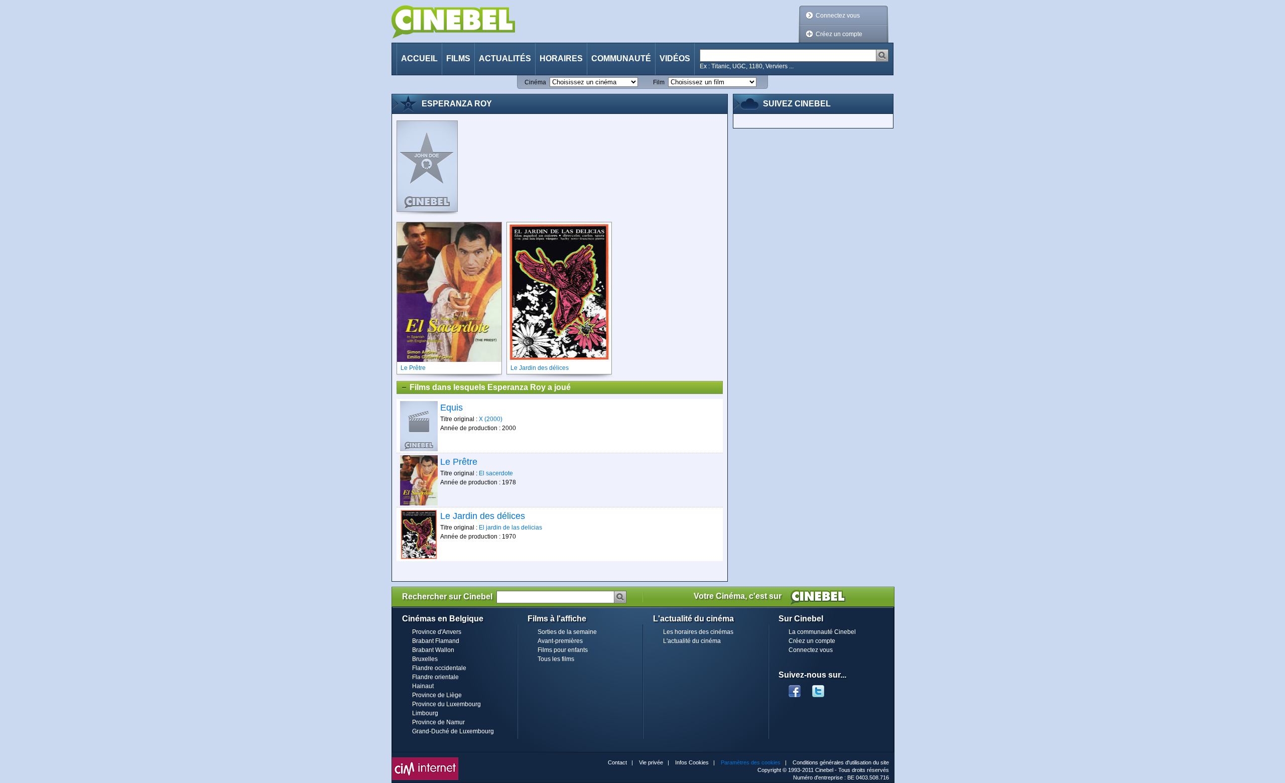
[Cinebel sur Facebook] (795, 688)
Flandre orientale (435, 677)
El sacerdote (496, 473)
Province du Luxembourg (446, 704)
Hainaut (423, 686)
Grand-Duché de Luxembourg (453, 731)
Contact (617, 762)
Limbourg (425, 713)
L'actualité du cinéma (692, 640)
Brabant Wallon (433, 650)
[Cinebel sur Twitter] (823, 688)
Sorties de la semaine (567, 631)
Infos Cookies (692, 762)
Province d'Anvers (436, 631)
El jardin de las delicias (510, 527)
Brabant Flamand (435, 640)
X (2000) (490, 419)
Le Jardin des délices (482, 516)
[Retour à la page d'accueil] (453, 22)
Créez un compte (839, 34)
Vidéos (675, 58)
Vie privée (651, 762)
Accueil (419, 58)
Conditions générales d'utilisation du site (841, 762)
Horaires (561, 58)
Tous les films (556, 659)
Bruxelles (425, 659)
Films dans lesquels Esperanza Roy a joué (490, 387)
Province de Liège (437, 695)
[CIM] (425, 760)
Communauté (621, 58)
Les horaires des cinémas (698, 631)
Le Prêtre (458, 462)
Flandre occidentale (439, 668)
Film (659, 82)
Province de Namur (438, 722)
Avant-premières (560, 640)
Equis (451, 408)
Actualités (505, 58)
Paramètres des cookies (751, 762)
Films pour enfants (563, 650)
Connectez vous (838, 15)
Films (458, 58)
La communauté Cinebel (822, 631)
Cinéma (535, 82)
